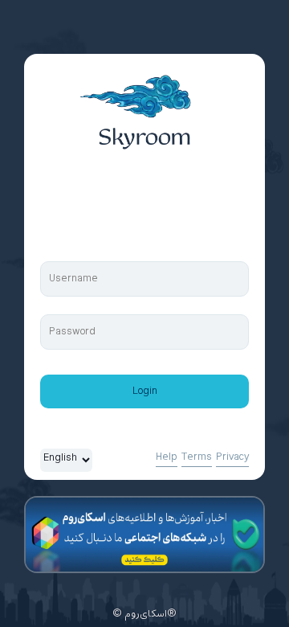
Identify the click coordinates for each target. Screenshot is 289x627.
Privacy (232, 457)
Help (166, 457)
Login (144, 391)
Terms (196, 457)
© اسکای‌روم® (144, 614)
